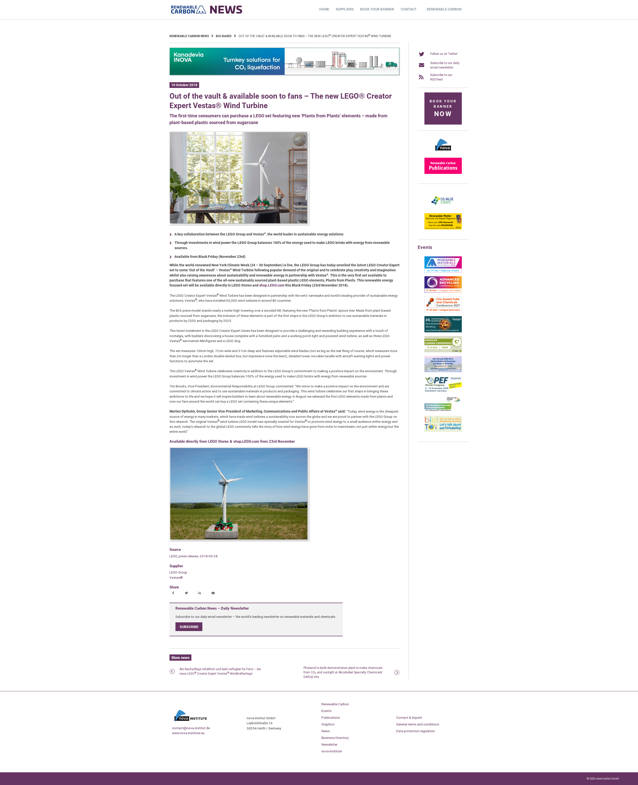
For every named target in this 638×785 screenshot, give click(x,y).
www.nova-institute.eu (188, 733)
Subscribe (189, 627)
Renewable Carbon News (189, 36)
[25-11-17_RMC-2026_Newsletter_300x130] (443, 271)
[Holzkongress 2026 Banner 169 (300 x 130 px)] (443, 331)
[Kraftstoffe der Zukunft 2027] (443, 411)
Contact (409, 9)
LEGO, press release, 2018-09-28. (193, 556)
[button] (173, 593)
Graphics (327, 724)
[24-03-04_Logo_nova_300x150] (443, 153)
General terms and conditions (417, 724)
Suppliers (345, 9)
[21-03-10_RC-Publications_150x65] (443, 173)
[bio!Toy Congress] (443, 431)
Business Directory (335, 738)
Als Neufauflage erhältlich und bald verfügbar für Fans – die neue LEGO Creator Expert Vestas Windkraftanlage (220, 671)
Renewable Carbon (444, 9)
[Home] (206, 9)
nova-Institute (331, 751)
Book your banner (377, 9)
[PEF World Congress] (443, 391)
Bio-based (224, 36)
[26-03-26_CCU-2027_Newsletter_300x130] (443, 311)
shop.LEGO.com (271, 285)
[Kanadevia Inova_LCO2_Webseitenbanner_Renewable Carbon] (284, 74)
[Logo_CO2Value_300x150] (443, 208)
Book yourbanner (443, 108)
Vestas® (176, 577)
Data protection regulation (415, 731)
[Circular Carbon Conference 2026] (443, 351)
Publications (330, 717)
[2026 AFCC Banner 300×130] (443, 371)
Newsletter (329, 744)
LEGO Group (178, 572)
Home (324, 9)
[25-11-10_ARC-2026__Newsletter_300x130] (443, 291)
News (325, 731)
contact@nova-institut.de (191, 728)
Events (326, 711)
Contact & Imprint (409, 717)
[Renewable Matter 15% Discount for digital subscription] (443, 228)
